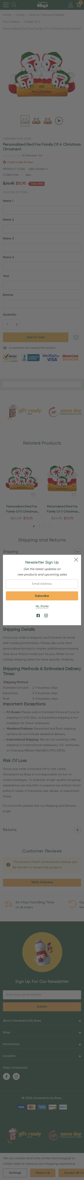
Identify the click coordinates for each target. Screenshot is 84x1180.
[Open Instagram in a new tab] (46, 616)
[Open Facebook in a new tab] (38, 616)
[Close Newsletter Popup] (76, 560)
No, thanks (42, 606)
